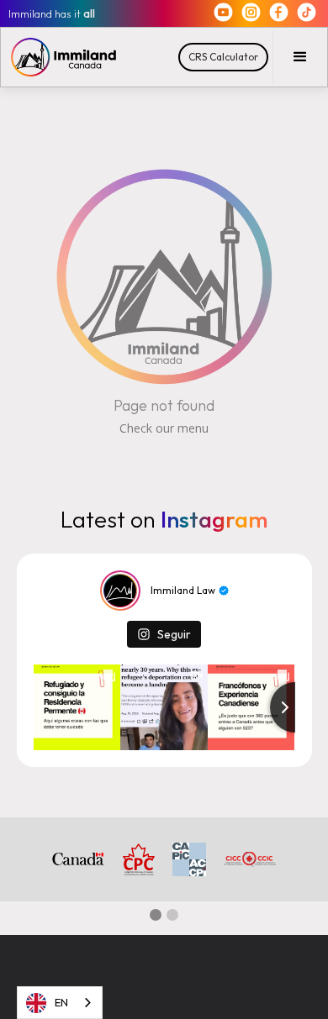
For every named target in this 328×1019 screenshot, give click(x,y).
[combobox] (60, 1002)
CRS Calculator (223, 56)
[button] (299, 57)
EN (61, 1002)
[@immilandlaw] (120, 590)
